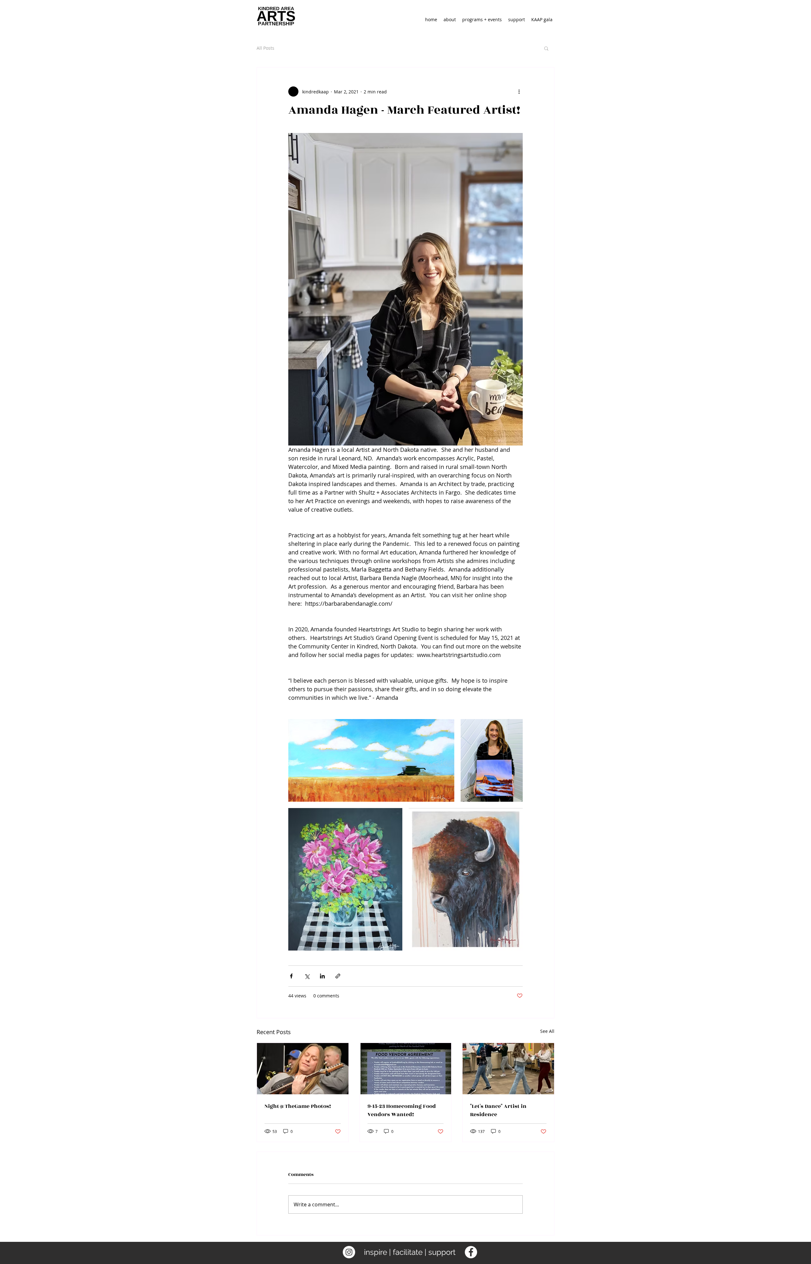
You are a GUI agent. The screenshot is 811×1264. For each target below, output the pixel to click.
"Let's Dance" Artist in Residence (498, 1110)
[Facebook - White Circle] (471, 1252)
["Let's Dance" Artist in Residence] (508, 1068)
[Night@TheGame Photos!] (302, 1068)
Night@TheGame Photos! (298, 1106)
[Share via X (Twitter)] (307, 976)
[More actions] (519, 91)
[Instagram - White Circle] (349, 1252)
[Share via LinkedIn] (322, 976)
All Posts (265, 48)
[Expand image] (371, 760)
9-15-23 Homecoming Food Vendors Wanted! (401, 1110)
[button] (546, 48)
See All (547, 1031)
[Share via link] (338, 976)
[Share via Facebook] (291, 976)
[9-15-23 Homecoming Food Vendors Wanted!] (405, 1068)
